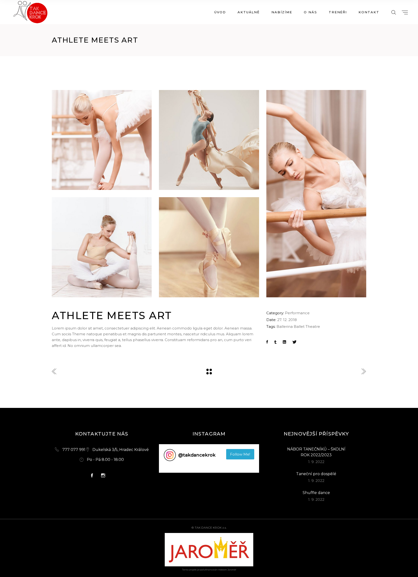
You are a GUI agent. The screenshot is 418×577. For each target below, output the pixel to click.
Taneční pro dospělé (316, 474)
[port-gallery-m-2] (209, 140)
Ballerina (284, 326)
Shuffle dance (316, 492)
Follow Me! (240, 454)
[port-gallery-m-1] (316, 193)
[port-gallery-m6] (102, 140)
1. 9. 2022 (316, 461)
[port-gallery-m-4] (102, 247)
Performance (297, 313)
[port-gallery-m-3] (209, 247)
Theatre (313, 326)
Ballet (299, 326)
